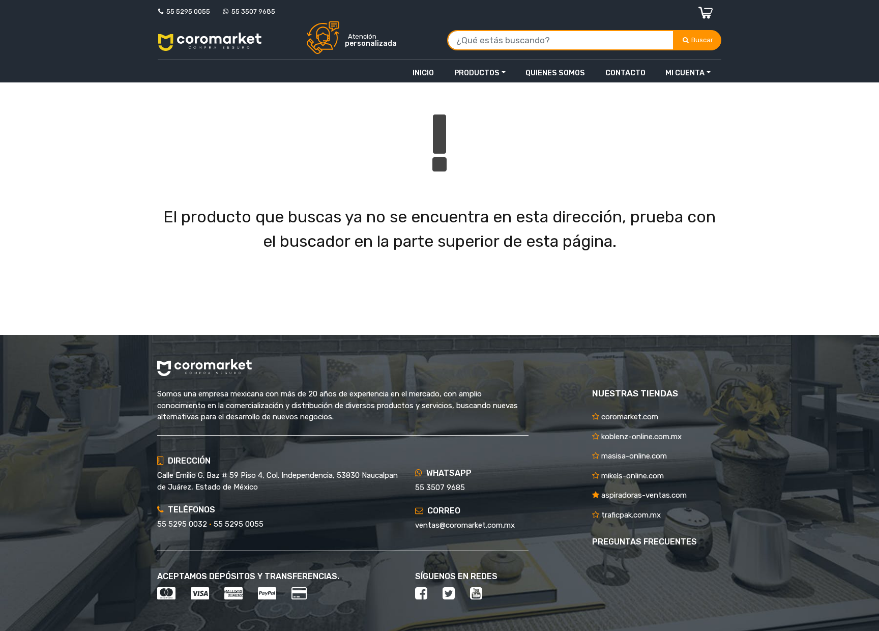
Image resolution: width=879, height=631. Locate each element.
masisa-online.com (633, 456)
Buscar (703, 40)
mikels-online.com (631, 475)
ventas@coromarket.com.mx (465, 525)
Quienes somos (555, 72)
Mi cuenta (685, 72)
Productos (477, 72)
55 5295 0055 (186, 11)
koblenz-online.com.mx (640, 436)
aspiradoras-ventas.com (643, 495)
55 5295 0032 (182, 524)
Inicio (423, 72)
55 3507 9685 (251, 11)
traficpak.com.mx (630, 515)
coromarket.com (628, 416)
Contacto (625, 72)
